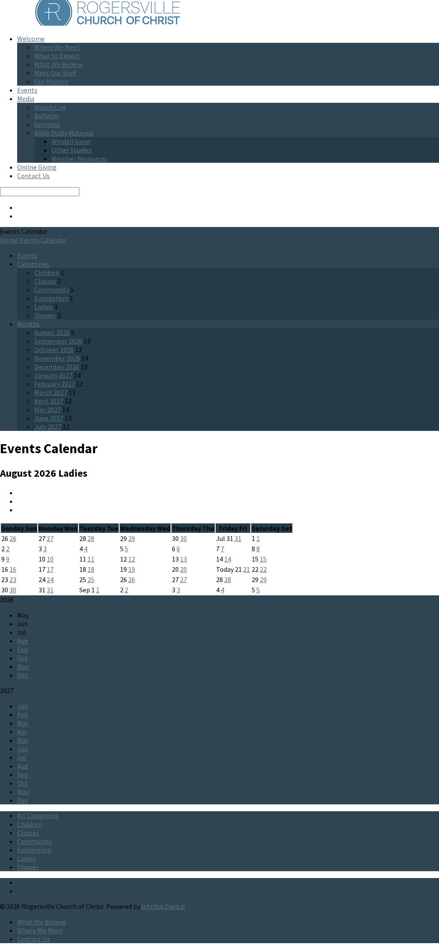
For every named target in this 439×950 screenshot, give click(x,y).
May (23, 740)
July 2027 (47, 426)
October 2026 (54, 349)
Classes (45, 281)
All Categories (38, 815)
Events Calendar (43, 240)
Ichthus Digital (163, 906)
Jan (22, 706)
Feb (22, 714)
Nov (23, 666)
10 (50, 559)
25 (90, 579)
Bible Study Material (63, 132)
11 (90, 559)
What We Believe (58, 64)
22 (263, 569)
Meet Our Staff (55, 73)
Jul (21, 757)
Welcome (31, 38)
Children (46, 272)
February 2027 (54, 383)
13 (183, 559)
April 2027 (48, 401)
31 (238, 538)
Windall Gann (70, 141)
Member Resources (79, 158)
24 (50, 579)
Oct (22, 658)
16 (12, 569)
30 (183, 538)
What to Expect (57, 55)
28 (90, 538)
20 (183, 569)
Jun (22, 748)
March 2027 (50, 392)
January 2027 (53, 375)
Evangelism (51, 298)
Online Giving (37, 167)
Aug (22, 640)
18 (90, 569)
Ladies (43, 306)
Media (25, 98)
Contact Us (33, 175)
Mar (22, 723)
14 (227, 559)
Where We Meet (57, 47)
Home (9, 240)
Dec (22, 675)
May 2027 (47, 409)
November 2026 (57, 358)
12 (131, 559)
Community (51, 289)
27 (50, 538)
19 (131, 569)
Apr (22, 731)
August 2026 (52, 332)
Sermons (47, 124)
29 (131, 538)
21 (246, 569)
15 (263, 559)
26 (12, 538)
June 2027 (48, 418)
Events (27, 90)
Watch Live (50, 107)
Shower (45, 315)
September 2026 (58, 341)
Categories (33, 264)
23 (12, 579)
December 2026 (56, 366)
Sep (22, 649)
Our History (51, 81)
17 (50, 569)
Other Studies (71, 150)
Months (28, 324)
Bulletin (46, 115)
